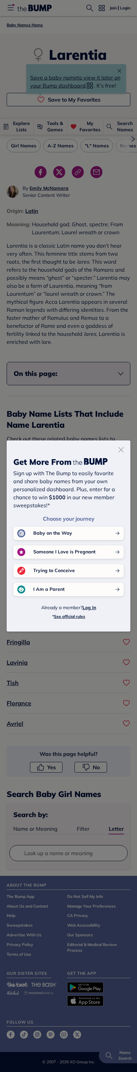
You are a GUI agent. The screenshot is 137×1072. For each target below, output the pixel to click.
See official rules (69, 616)
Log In (89, 608)
